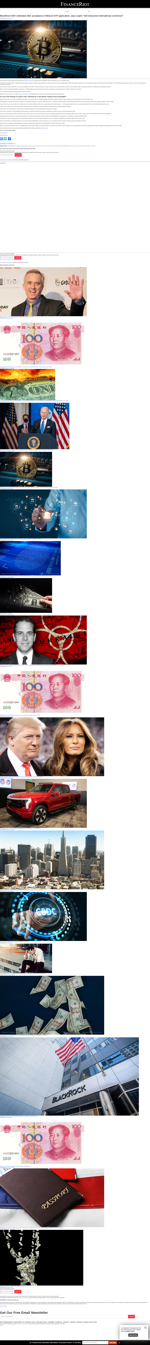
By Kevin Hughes (10, 368)
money (77, 146)
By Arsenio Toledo (10, 451)
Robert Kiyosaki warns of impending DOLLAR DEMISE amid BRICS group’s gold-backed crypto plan (23, 1035)
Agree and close (133, 1335)
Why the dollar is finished (6, 613)
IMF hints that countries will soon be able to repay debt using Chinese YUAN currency (20, 715)
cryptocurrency (28, 146)
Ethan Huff (10, 18)
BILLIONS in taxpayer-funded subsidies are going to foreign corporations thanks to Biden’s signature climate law (26, 449)
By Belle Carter (9, 402)
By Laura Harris (10, 318)
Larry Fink (72, 146)
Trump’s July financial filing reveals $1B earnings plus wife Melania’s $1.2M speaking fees (21, 776)
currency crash (39, 146)
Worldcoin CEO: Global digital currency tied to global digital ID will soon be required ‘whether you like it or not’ (26, 576)
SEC (94, 146)
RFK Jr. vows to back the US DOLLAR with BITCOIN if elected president (17, 316)
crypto (22, 146)
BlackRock (13, 146)
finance (60, 146)
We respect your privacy (22, 1297)
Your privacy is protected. (6, 159)
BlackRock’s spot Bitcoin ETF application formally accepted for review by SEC (18, 1116)
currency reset (47, 146)
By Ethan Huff (9, 488)
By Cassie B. (9, 666)
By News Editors (10, 577)
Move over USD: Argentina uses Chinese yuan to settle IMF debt (15, 1166)
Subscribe (112, 1343)
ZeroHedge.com (4, 132)
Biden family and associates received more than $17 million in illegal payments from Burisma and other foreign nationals (28, 665)
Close (1, 1325)
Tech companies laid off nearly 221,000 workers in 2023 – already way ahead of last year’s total (22, 973)
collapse (19, 146)
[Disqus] (75, 185)
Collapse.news (44, 128)
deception (53, 146)
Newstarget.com (4, 135)
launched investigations (23, 94)
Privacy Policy (3, 1306)
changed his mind (28, 80)
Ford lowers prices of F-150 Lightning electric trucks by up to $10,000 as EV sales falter (20, 828)
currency (34, 146)
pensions (88, 146)
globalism (65, 146)
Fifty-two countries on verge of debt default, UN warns (12, 1286)
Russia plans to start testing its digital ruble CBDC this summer (14, 941)
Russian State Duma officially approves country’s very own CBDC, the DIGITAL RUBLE (20, 539)
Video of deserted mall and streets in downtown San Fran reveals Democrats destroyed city (21, 890)
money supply (82, 146)
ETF (57, 146)
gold (69, 146)
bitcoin (9, 146)
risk (92, 146)
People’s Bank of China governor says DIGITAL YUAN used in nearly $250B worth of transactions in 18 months (26, 367)
